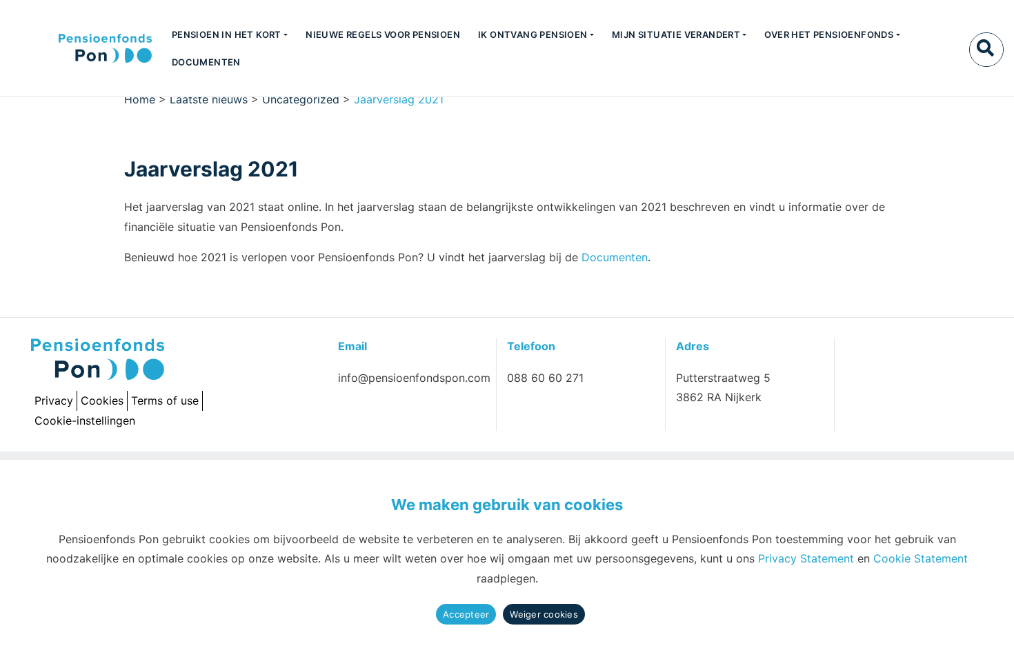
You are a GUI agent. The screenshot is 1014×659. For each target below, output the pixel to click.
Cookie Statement (920, 558)
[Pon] (81, 48)
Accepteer (466, 614)
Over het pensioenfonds (828, 34)
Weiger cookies (544, 614)
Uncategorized (300, 99)
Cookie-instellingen (84, 420)
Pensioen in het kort (226, 34)
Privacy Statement (806, 558)
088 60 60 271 (545, 378)
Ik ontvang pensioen (533, 34)
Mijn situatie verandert (676, 34)
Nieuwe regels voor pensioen (383, 34)
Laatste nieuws (209, 99)
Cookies (102, 400)
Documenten (206, 62)
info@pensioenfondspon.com (414, 378)
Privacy (53, 400)
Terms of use (165, 400)
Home (139, 99)
